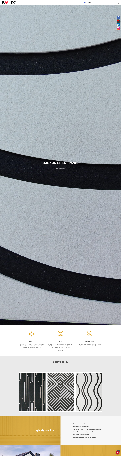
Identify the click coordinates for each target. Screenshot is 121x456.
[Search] (118, 3)
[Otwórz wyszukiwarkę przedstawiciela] (117, 452)
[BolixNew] (9, 2)
